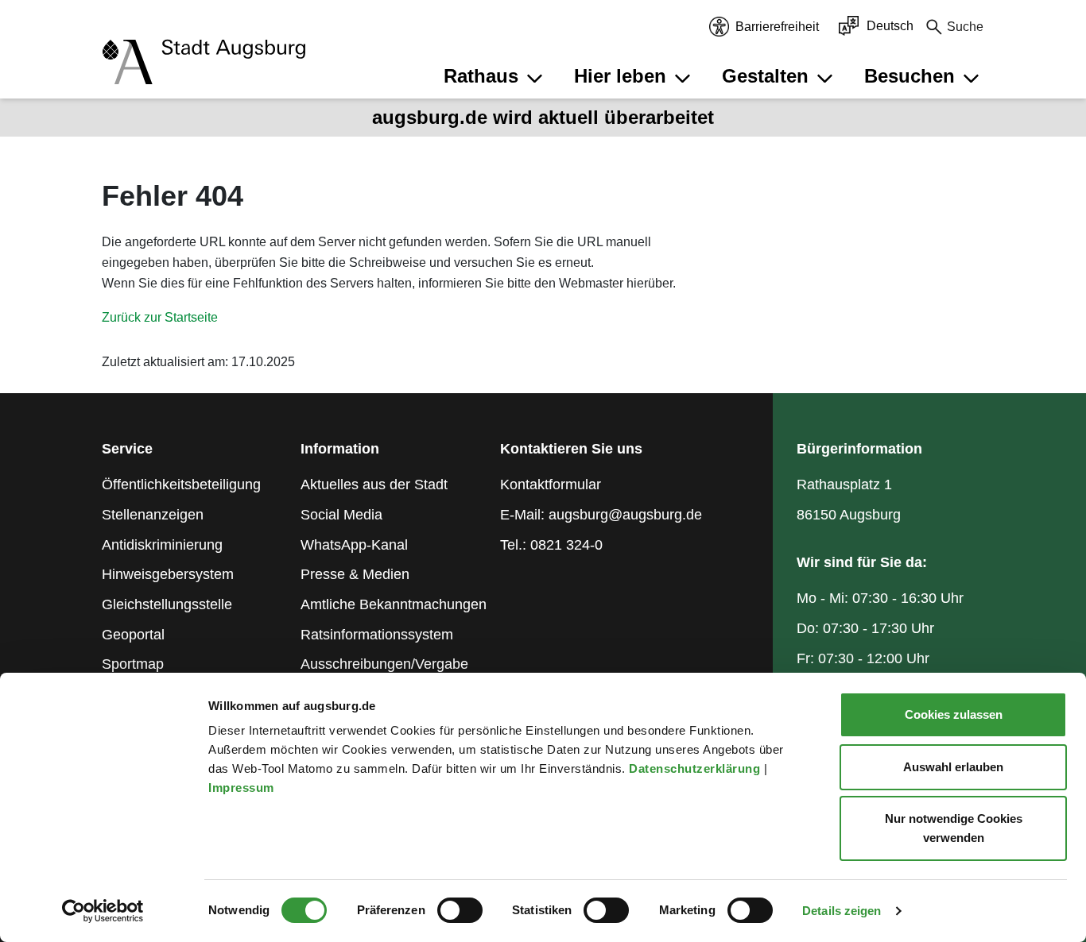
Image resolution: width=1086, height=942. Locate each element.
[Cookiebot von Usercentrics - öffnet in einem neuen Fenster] (103, 911)
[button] (495, 76)
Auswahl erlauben (953, 767)
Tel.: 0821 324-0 (551, 545)
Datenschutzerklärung (696, 768)
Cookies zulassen (954, 714)
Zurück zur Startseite (160, 317)
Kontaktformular (550, 484)
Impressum (242, 787)
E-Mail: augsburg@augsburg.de (601, 515)
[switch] (460, 910)
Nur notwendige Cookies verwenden (953, 828)
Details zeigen (841, 910)
